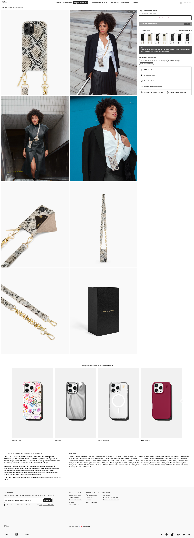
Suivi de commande (75, 495)
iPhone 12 (145, 458)
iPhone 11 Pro (183, 458)
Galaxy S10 (164, 465)
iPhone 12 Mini (164, 458)
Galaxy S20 (135, 465)
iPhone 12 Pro (138, 458)
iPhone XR (94, 460)
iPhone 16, (118, 456)
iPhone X (100, 460)
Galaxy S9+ (74, 467)
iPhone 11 (71, 460)
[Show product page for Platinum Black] (179, 38)
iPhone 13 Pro (109, 458)
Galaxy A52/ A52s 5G (97, 465)
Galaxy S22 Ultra (84, 465)
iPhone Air (97, 456)
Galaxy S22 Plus (74, 465)
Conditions (106, 495)
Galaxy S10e (179, 465)
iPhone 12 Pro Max (154, 458)
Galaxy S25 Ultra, (107, 463)
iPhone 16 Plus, (134, 456)
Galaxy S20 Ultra (155, 465)
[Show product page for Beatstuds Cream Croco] (164, 38)
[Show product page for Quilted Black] (187, 38)
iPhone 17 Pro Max (88, 456)
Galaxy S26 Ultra (74, 463)
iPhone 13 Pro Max (119, 458)
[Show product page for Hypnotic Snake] (157, 38)
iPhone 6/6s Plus (157, 460)
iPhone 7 (131, 460)
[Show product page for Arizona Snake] (150, 38)
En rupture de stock (165, 24)
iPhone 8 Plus (125, 460)
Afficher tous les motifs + (184, 30)
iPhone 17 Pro (79, 456)
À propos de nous (91, 495)
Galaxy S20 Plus (145, 465)
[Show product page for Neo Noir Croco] (142, 38)
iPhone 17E (104, 456)
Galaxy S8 (82, 467)
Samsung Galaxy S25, (86, 463)
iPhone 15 (153, 456)
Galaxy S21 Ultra (126, 465)
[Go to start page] (4, 2)
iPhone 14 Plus (83, 458)
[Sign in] (177, 3)
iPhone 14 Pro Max (93, 458)
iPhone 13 (102, 458)
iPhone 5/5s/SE (167, 460)
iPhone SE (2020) (108, 460)
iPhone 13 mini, (129, 458)
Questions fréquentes (75, 500)
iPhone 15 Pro (160, 456)
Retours (71, 502)
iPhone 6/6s (147, 460)
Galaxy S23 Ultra (167, 463)
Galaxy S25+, (97, 463)
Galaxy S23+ (157, 463)
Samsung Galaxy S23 (146, 463)
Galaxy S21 (107, 465)
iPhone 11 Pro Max (174, 458)
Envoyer (47, 500)
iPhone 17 (71, 456)
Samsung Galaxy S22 (179, 463)
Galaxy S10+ (172, 465)
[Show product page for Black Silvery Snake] (172, 38)
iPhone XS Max (85, 460)
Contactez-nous (74, 497)
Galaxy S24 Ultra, (134, 463)
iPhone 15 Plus (169, 456)
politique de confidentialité (46, 505)
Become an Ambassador (111, 500)
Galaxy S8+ (88, 467)
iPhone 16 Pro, (126, 456)
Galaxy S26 (176, 460)
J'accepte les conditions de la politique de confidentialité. (30, 505)
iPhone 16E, (111, 456)
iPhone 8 (117, 460)
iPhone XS (77, 460)
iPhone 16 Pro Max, (144, 456)
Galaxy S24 (116, 463)
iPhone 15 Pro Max (179, 456)
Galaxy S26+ (184, 460)
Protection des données (110, 497)
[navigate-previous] (181, 401)
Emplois (88, 500)
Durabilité (89, 497)
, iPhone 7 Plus (138, 460)
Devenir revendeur (91, 502)
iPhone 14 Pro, (75, 458)
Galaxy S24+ (124, 463)
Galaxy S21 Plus (116, 465)
